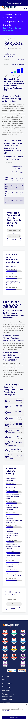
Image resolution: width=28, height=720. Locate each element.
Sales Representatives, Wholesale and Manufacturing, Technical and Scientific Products (14, 519)
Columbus (14, 418)
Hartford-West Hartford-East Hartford (14, 425)
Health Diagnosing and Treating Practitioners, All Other (13, 283)
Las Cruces (14, 407)
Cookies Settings (14, 714)
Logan (14, 401)
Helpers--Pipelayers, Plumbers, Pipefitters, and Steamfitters (13, 546)
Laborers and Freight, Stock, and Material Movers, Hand (13, 575)
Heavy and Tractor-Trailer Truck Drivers (13, 565)
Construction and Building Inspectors (13, 556)
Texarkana (14, 437)
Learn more (15, 3)
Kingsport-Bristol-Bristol (14, 431)
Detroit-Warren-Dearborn (14, 456)
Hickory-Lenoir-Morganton (14, 450)
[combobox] (14, 599)
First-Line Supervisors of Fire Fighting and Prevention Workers (14, 496)
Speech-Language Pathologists (11, 479)
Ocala (14, 413)
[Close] (26, 705)
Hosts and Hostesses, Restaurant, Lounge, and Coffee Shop (12, 507)
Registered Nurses (11, 266)
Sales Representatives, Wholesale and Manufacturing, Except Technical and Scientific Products (12, 533)
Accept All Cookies (14, 717)
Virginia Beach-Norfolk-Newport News (14, 443)
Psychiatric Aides (10, 487)
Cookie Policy (6, 710)
